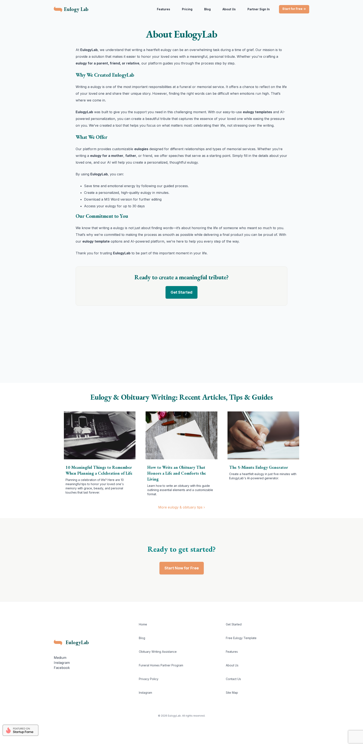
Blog (207, 9)
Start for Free (294, 9)
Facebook (62, 668)
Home (143, 624)
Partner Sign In (258, 9)
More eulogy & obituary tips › (181, 507)
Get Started (181, 292)
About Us (229, 9)
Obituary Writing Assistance (158, 651)
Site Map (232, 692)
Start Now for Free (181, 568)
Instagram (62, 663)
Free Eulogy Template (241, 638)
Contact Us (233, 679)
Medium (60, 657)
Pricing (187, 9)
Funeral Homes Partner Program (161, 665)
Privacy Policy (148, 679)
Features (163, 9)
